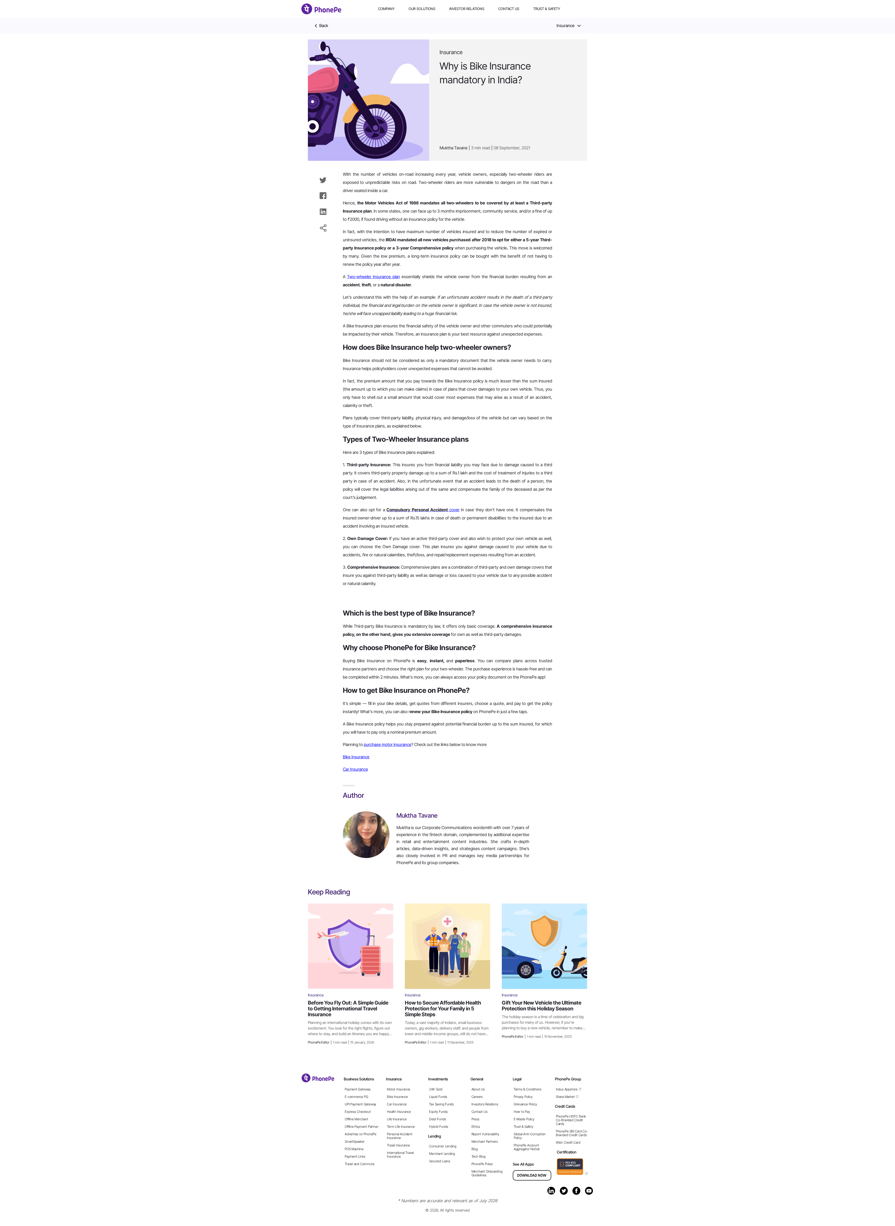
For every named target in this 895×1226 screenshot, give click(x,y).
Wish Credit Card (568, 1142)
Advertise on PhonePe (360, 1134)
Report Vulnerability (485, 1134)
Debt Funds (437, 1119)
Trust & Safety (546, 9)
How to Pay (522, 1112)
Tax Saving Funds (441, 1104)
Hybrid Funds (438, 1126)
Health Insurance (399, 1112)
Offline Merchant (356, 1119)
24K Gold (435, 1089)
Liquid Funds (438, 1097)
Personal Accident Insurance (399, 1136)
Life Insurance (396, 1119)
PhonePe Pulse (482, 1164)
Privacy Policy (523, 1097)
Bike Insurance (356, 756)
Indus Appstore (567, 1089)
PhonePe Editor (341, 1042)
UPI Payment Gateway (360, 1104)
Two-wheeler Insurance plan (373, 276)
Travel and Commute (359, 1164)
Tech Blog (478, 1156)
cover (422, 509)
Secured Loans (439, 1161)
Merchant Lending (442, 1154)
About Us (478, 1089)
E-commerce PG (356, 1097)
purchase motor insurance (387, 744)
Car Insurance (355, 769)
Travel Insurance (398, 1145)
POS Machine (354, 1149)
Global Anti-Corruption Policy (530, 1136)
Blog (475, 1149)
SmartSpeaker (355, 1141)
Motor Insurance (398, 1089)
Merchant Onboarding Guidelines (487, 1173)
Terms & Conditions (527, 1089)
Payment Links (355, 1156)
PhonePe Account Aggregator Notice (527, 1147)
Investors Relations (485, 1104)
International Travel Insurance (400, 1154)
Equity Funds (438, 1112)
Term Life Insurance (401, 1126)
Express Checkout (358, 1112)
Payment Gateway (358, 1089)
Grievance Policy (525, 1104)
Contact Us (508, 9)
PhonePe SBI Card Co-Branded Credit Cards (572, 1133)
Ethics (476, 1126)
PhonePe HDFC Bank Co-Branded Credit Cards (571, 1120)
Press (475, 1119)
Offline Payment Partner (361, 1126)
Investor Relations (466, 9)
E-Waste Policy (524, 1119)
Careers (477, 1097)
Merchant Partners (485, 1141)
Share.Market (565, 1097)
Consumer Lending (442, 1146)
